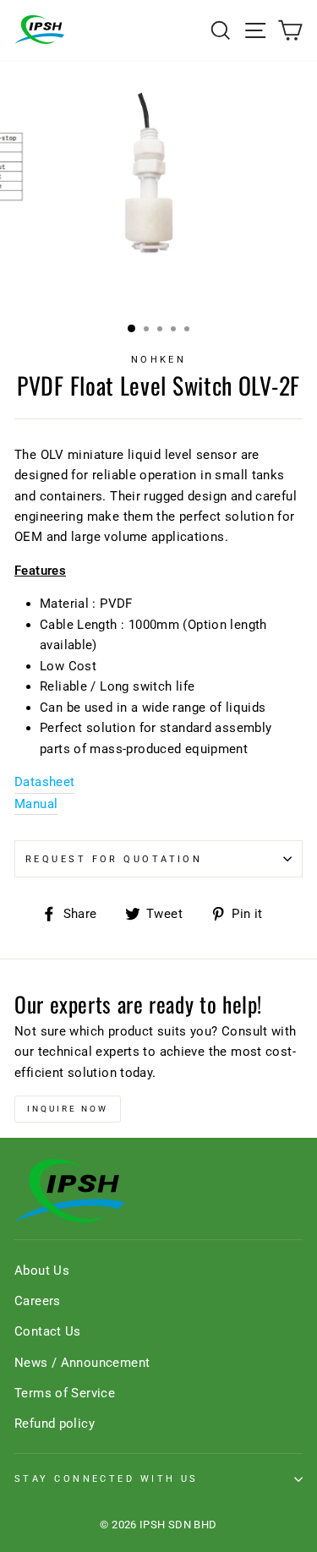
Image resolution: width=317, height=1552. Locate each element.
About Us (41, 1270)
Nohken (159, 359)
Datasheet (44, 782)
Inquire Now (67, 1108)
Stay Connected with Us (106, 1478)
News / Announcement (82, 1362)
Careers (37, 1301)
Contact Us (47, 1331)
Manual (35, 804)
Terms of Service (64, 1393)
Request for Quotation (113, 859)
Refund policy (54, 1423)
